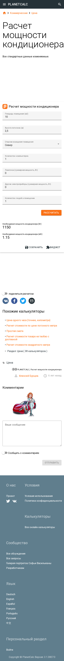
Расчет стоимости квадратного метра (28, 344)
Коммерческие (19, 13)
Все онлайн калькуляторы (40, 527)
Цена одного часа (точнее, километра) (28, 320)
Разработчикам (15, 568)
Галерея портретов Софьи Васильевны (28, 563)
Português (12, 613)
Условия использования (39, 496)
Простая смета (14, 331)
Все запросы (13, 558)
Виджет (53, 247)
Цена (34, 13)
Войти (9, 649)
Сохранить (34, 247)
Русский (11, 618)
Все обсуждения (15, 553)
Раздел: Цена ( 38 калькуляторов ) (27, 351)
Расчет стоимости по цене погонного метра (31, 325)
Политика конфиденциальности (43, 500)
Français (10, 608)
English (10, 599)
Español (10, 603)
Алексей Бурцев (28, 375)
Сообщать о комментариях (23, 453)
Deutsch (10, 594)
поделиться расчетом (21, 293)
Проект (10, 496)
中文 (8, 623)
